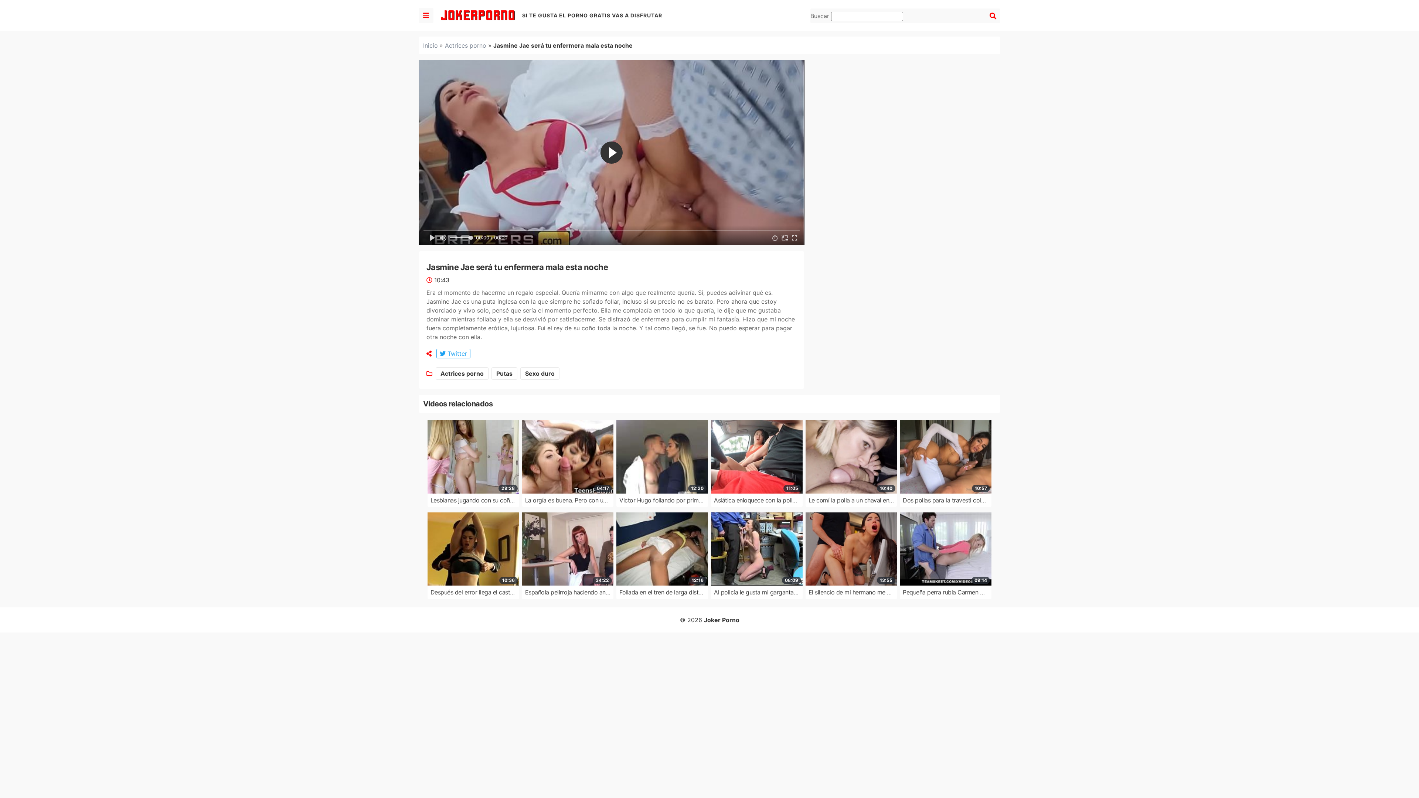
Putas (504, 373)
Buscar (820, 16)
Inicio (430, 45)
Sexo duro (540, 373)
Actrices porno (465, 45)
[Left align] (426, 15)
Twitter (456, 353)
